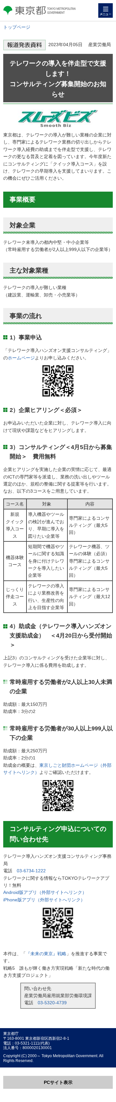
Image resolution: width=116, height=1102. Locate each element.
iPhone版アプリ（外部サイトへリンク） (44, 899)
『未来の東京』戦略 (46, 953)
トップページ (16, 27)
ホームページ (21, 357)
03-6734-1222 (31, 870)
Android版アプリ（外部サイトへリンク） (45, 892)
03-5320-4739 (52, 1002)
